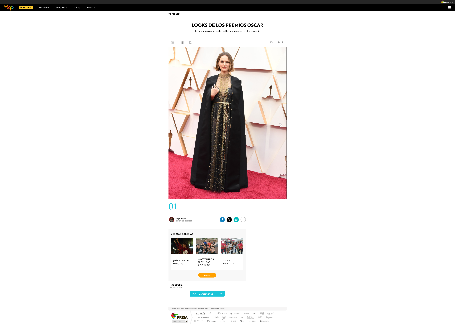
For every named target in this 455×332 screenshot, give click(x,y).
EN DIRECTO (27, 7)
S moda (242, 320)
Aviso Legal (180, 308)
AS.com (253, 313)
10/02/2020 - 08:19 (184, 221)
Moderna (210, 320)
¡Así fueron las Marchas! (181, 262)
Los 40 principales (211, 313)
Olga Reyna (181, 218)
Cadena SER (245, 313)
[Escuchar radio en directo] (21, 8)
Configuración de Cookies (217, 308)
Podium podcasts (222, 320)
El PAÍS (200, 313)
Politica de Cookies (203, 308)
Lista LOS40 (44, 8)
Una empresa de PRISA (179, 315)
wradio (224, 317)
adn (261, 313)
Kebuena (267, 317)
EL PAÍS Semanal (250, 317)
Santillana (223, 313)
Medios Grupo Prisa (179, 321)
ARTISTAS (91, 8)
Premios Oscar (176, 288)
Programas (61, 8)
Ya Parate (174, 14)
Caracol (270, 313)
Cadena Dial (242, 317)
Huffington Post (203, 317)
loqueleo (253, 320)
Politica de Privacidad (191, 308)
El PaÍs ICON (232, 320)
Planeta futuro (259, 317)
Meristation (264, 320)
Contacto (173, 308)
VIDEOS (77, 8)
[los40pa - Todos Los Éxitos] (9, 7)
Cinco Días (232, 317)
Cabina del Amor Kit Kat (230, 262)
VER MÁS (207, 275)
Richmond (199, 320)
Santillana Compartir (235, 313)
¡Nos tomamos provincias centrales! (206, 262)
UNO (217, 317)
